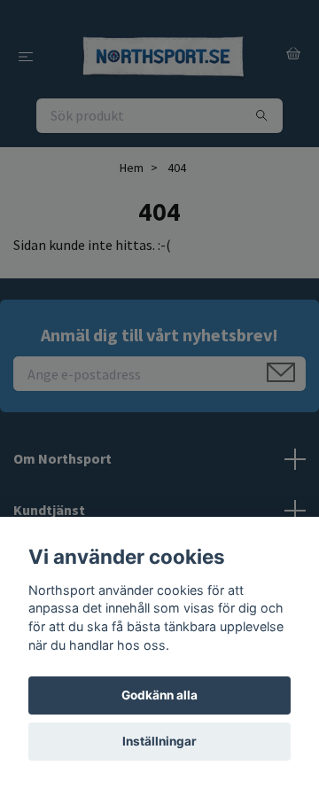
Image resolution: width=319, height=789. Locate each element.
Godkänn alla (159, 695)
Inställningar (159, 741)
